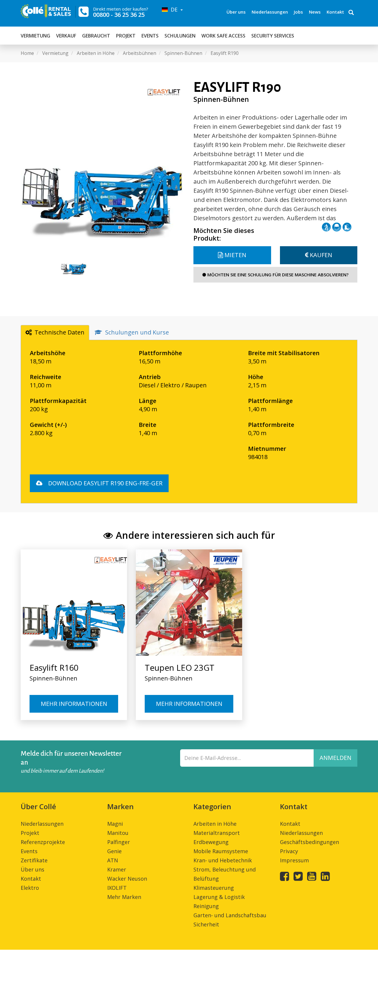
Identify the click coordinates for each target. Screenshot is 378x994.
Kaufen (320, 255)
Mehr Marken (124, 896)
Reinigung (206, 906)
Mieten (234, 255)
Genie (114, 851)
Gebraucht (96, 35)
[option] (103, 162)
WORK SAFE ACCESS (223, 35)
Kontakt (335, 12)
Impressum (294, 860)
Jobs (298, 12)
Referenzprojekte (43, 842)
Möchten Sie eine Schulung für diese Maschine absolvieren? (277, 275)
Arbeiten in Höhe (215, 823)
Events (150, 35)
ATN (112, 860)
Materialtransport (216, 832)
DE (173, 9)
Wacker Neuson (127, 878)
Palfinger (118, 842)
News (315, 12)
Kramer (116, 869)
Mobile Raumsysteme (220, 851)
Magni (115, 823)
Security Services (272, 35)
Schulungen (179, 35)
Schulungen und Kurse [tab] (137, 332)
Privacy (289, 851)
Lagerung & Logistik (219, 896)
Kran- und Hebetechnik (222, 860)
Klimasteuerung (213, 887)
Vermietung (35, 35)
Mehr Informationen (74, 704)
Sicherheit (206, 924)
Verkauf (66, 35)
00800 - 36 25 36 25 (119, 15)
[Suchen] (351, 13)
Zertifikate (34, 860)
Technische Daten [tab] (59, 332)
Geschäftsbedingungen (309, 842)
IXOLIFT (117, 887)
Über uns (236, 12)
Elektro (30, 887)
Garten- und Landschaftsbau (229, 915)
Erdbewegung (211, 842)
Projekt (126, 35)
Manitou (117, 832)
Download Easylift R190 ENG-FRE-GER (104, 483)
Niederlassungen (270, 12)
